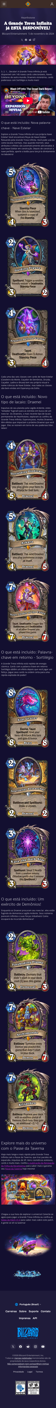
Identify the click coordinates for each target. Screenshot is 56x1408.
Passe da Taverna (13, 1168)
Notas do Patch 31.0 (10, 1220)
